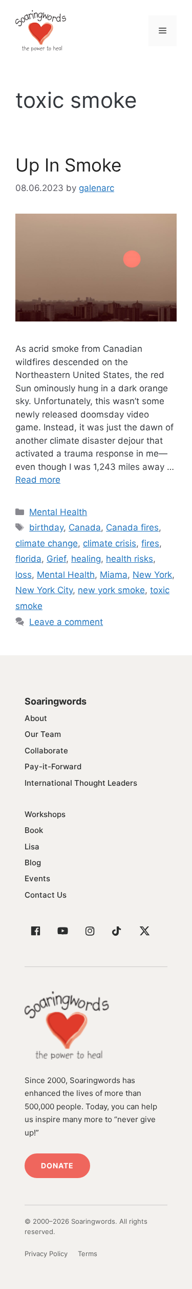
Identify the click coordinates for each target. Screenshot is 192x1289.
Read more (37, 480)
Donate (57, 1165)
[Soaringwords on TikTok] (116, 931)
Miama (113, 575)
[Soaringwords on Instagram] (89, 931)
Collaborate (46, 750)
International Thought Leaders (81, 783)
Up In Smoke (68, 165)
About (36, 718)
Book (34, 830)
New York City (44, 590)
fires (150, 543)
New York (152, 575)
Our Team (43, 734)
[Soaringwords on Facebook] (35, 931)
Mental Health (58, 512)
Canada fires (132, 527)
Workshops (45, 814)
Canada (85, 527)
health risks (129, 559)
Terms (87, 1253)
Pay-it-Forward (53, 766)
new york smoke (111, 590)
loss (23, 575)
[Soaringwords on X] (144, 931)
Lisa (32, 846)
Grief (56, 559)
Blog (33, 862)
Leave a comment (66, 622)
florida (28, 559)
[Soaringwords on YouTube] (62, 931)
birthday (46, 527)
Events (37, 878)
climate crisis (109, 543)
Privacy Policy (46, 1253)
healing (86, 559)
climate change (46, 543)
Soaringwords (56, 701)
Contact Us (46, 895)
